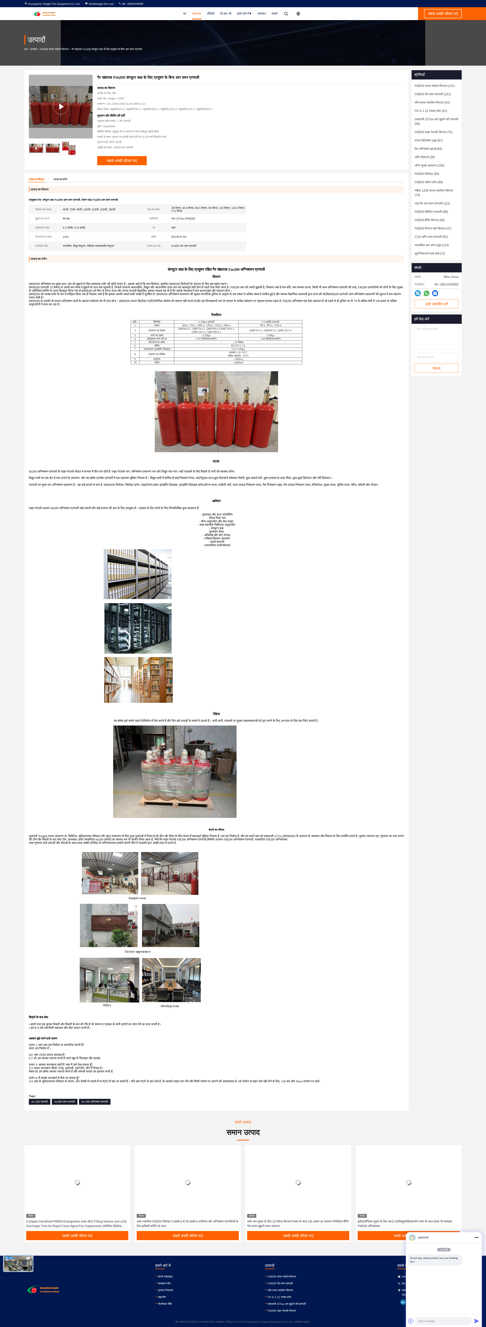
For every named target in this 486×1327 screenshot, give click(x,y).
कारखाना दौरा (164, 1283)
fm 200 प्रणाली (40, 1101)
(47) (433, 228)
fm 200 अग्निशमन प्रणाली (95, 1101)
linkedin (403, 1302)
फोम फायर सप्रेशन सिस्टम (280, 1290)
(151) (433, 94)
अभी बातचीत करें (436, 304)
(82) (431, 236)
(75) (433, 132)
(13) (430, 253)
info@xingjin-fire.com (101, 3)
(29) (425, 157)
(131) (435, 85)
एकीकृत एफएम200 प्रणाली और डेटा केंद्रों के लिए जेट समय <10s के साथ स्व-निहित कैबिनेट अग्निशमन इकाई (408, 1224)
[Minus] (476, 1237)
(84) (428, 148)
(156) (429, 165)
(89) (429, 182)
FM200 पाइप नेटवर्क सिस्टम (282, 1310)
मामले (275, 13)
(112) (432, 203)
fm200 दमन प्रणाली (64, 1101)
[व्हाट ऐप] (426, 293)
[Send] (476, 1321)
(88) (431, 211)
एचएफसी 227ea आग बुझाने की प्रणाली (287, 1303)
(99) (430, 220)
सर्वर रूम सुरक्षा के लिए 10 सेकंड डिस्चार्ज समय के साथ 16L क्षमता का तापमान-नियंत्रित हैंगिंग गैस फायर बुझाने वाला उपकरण (187, 1224)
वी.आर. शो (225, 13)
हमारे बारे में (243, 13)
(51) (431, 110)
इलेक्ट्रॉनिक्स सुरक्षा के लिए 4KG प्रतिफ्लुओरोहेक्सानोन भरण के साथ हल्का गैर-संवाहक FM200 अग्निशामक (294, 1224)
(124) (432, 245)
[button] (31, 1189)
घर (184, 13)
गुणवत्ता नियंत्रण (165, 1290)
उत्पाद (195, 13)
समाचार (262, 13)
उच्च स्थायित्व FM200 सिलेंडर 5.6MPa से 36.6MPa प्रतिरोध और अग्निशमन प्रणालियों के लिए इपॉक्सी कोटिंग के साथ (77, 1224)
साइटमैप (162, 1297)
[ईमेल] (435, 293)
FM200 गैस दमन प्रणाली (280, 1283)
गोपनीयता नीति (165, 1303)
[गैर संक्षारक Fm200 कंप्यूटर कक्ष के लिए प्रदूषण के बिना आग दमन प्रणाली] (61, 106)
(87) (429, 140)
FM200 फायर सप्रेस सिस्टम (54, 49)
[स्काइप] (417, 293)
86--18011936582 (133, 3)
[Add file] (410, 1321)
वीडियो (211, 13)
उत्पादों (33, 49)
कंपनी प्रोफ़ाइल (165, 1276)
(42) (432, 102)
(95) (436, 121)
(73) (434, 193)
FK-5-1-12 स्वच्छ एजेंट (279, 1297)
